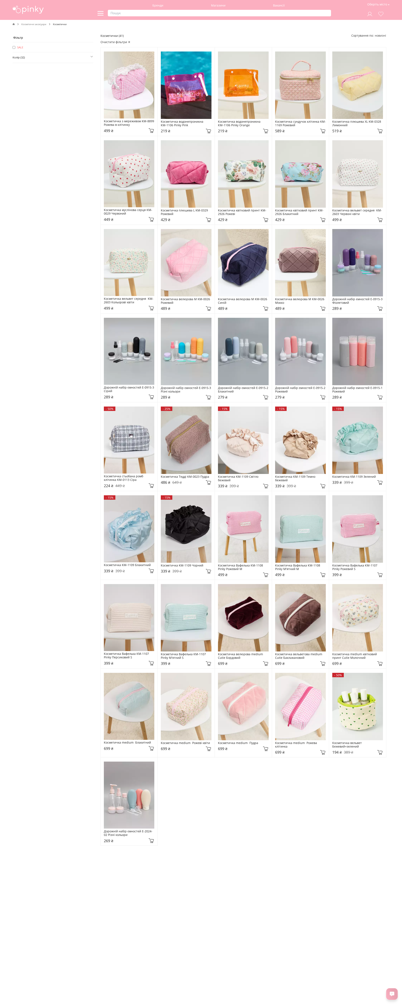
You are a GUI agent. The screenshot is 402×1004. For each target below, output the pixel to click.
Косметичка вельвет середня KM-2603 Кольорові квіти (128, 300)
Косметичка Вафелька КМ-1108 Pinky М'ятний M (298, 567)
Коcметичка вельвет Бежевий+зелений (347, 744)
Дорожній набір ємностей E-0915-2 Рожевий (300, 389)
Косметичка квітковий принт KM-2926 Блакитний (299, 212)
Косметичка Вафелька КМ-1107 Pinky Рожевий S (355, 567)
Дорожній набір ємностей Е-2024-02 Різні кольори (128, 833)
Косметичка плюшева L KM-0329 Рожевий (185, 212)
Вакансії (279, 5)
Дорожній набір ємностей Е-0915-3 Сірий (129, 389)
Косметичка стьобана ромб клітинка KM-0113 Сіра (124, 478)
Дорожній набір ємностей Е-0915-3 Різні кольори (186, 389)
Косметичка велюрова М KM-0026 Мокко (300, 301)
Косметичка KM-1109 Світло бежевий (238, 478)
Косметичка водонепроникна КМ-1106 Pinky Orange (239, 123)
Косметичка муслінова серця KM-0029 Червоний (128, 211)
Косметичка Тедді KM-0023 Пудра (185, 477)
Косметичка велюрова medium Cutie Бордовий (241, 656)
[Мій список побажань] (380, 13)
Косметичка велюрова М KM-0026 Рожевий (186, 301)
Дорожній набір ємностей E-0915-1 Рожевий (357, 389)
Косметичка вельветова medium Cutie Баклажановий (299, 656)
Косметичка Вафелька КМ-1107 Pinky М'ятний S (184, 656)
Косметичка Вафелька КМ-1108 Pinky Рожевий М (241, 567)
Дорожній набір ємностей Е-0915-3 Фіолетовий (357, 301)
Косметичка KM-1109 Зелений (354, 477)
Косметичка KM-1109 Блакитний (127, 565)
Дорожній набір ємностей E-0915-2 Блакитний (243, 389)
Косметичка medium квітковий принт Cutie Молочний (355, 656)
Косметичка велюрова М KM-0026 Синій (243, 301)
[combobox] (380, 35)
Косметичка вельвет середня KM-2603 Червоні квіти (357, 212)
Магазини (218, 5)
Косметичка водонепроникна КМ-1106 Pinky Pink (182, 123)
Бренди (157, 5)
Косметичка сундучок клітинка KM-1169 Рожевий (300, 123)
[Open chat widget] (392, 994)
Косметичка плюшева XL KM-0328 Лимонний (357, 123)
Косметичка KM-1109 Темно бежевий (295, 478)
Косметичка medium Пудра (238, 743)
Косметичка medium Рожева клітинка (296, 744)
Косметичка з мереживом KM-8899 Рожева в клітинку (129, 123)
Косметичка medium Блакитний (127, 742)
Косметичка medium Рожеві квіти (185, 743)
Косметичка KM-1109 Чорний (182, 565)
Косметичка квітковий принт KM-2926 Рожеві (242, 212)
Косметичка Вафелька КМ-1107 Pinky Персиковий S (127, 655)
